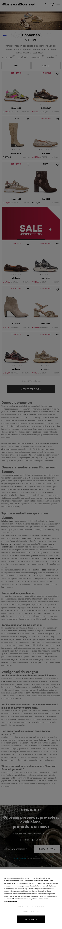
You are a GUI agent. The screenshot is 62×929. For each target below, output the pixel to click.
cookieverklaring (10, 901)
